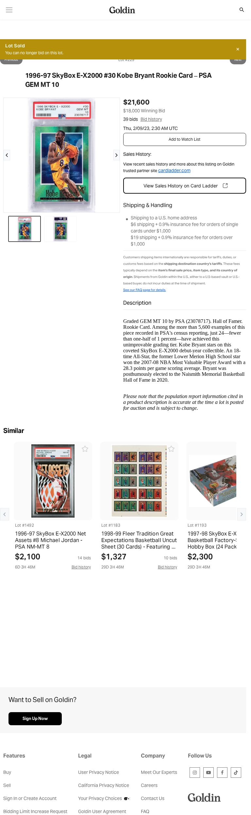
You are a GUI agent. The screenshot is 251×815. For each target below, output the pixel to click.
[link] (9, 10)
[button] (238, 9)
